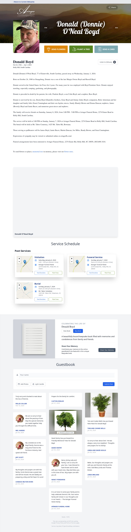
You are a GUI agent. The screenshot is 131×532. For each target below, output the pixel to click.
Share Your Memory (107, 350)
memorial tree (38, 151)
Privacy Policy (60, 523)
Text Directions (41, 273)
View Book (66, 331)
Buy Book (78, 331)
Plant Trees (55, 273)
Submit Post (109, 384)
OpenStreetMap (67, 526)
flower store (68, 151)
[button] (24, 262)
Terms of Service (71, 523)
